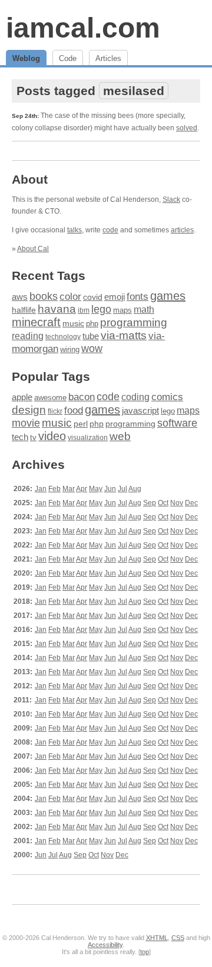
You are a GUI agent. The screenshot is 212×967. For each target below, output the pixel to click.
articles (182, 230)
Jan (41, 489)
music (73, 323)
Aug (134, 489)
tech (20, 437)
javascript (140, 410)
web (120, 436)
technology (63, 337)
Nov (176, 503)
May (95, 489)
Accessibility (105, 944)
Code (68, 58)
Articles (108, 58)
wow (91, 348)
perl (81, 423)
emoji (114, 297)
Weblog (26, 58)
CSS (177, 937)
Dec (191, 503)
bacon (81, 397)
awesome (50, 397)
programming (133, 322)
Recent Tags (48, 275)
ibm (84, 310)
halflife (24, 310)
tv (33, 438)
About (30, 179)
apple (22, 397)
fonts (137, 296)
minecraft (36, 322)
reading (28, 336)
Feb (54, 489)
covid (92, 297)
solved (186, 128)
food (73, 410)
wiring (70, 350)
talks (74, 230)
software (177, 423)
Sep (149, 503)
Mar (68, 489)
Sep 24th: (25, 116)
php (92, 323)
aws (20, 297)
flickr (55, 411)
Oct (163, 503)
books (43, 296)
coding (135, 397)
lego (101, 309)
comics (167, 397)
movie (26, 423)
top (144, 951)
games (168, 295)
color (70, 296)
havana (57, 309)
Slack (171, 199)
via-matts (124, 335)
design (29, 410)
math (144, 309)
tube (90, 336)
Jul (122, 489)
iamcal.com (83, 27)
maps (122, 310)
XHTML (157, 937)
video (52, 436)
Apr (81, 489)
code (110, 230)
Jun (110, 489)
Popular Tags (51, 376)
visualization (88, 438)
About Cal (33, 249)
